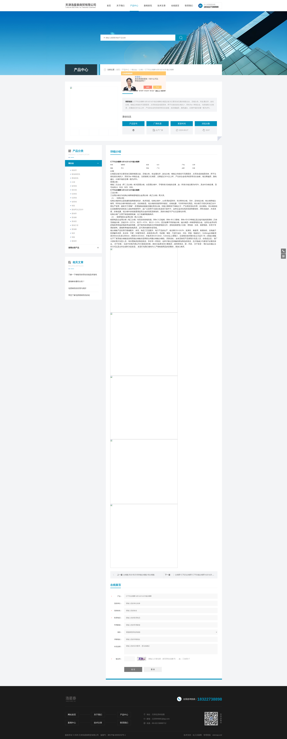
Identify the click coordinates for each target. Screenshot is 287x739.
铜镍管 (74, 170)
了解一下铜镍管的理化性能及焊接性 (82, 275)
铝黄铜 (74, 198)
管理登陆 (207, 735)
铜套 (73, 206)
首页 (109, 5)
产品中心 (134, 5)
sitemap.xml (217, 735)
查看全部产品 (73, 248)
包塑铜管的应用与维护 (77, 288)
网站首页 (72, 714)
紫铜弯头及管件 (77, 209)
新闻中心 (72, 723)
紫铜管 (74, 241)
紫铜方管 (75, 225)
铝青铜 (74, 194)
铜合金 (134, 70)
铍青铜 (74, 186)
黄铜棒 (74, 217)
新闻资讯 (148, 5)
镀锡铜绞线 (76, 174)
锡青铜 (74, 202)
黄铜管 (74, 221)
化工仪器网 (197, 735)
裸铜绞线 (75, 178)
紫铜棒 (74, 229)
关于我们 (120, 5)
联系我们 (189, 5)
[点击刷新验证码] (141, 659)
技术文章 (162, 5)
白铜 (141, 70)
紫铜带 (74, 213)
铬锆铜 (74, 190)
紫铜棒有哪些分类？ (76, 281)
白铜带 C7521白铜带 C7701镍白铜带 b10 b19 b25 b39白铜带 (199, 575)
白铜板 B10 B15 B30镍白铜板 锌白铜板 (139, 575)
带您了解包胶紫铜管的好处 (79, 295)
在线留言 (175, 5)
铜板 (73, 237)
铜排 (73, 233)
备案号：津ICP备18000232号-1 (113, 735)
